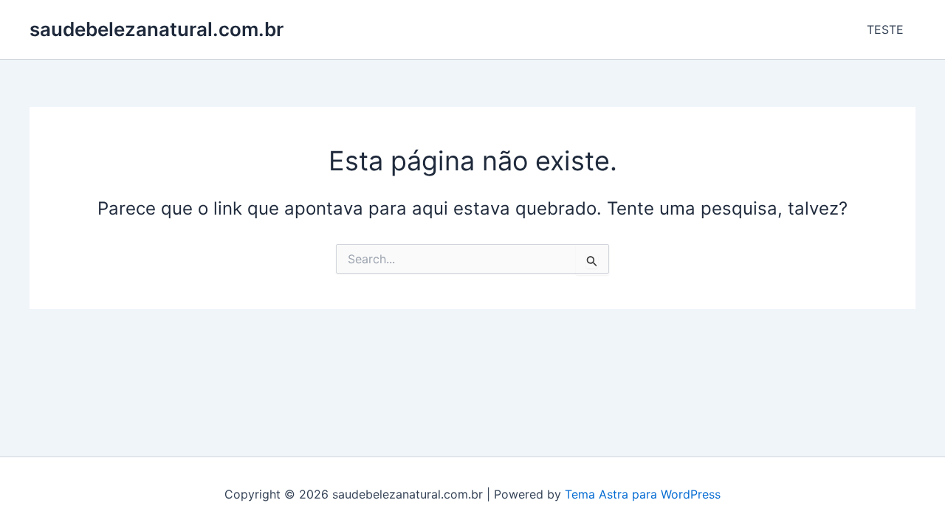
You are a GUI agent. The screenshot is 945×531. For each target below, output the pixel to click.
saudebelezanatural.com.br (157, 29)
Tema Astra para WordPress (643, 494)
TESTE (885, 29)
